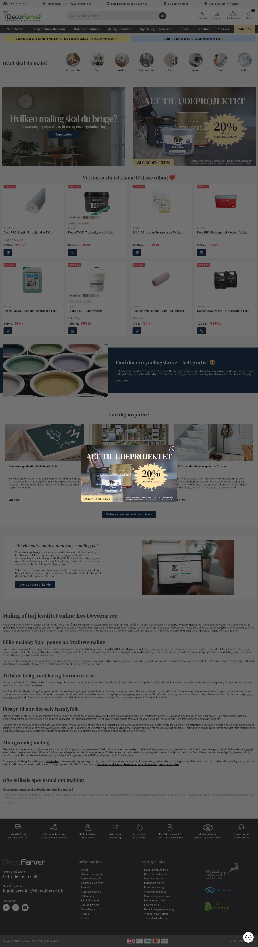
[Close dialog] (173, 450)
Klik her (129, 473)
